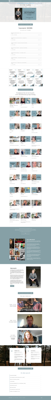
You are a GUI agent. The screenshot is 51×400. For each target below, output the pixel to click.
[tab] (25, 375)
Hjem (13, 397)
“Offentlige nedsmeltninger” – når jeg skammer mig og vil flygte (18, 57)
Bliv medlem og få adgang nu (25, 89)
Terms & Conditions (16, 397)
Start (39, 64)
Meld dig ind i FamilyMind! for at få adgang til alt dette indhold (25, 3)
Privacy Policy (20, 397)
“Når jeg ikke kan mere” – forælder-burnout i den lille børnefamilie (18, 62)
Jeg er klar (12, 286)
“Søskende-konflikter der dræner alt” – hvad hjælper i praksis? (18, 52)
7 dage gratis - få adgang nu (25, 24)
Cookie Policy (23, 397)
